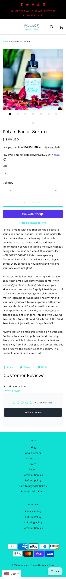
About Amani (33, 453)
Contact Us (33, 458)
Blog (33, 447)
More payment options (33, 222)
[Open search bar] (51, 27)
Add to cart (33, 202)
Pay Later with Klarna (33, 491)
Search (33, 469)
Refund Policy (33, 517)
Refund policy (33, 480)
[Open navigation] (5, 27)
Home (5, 41)
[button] (33, 79)
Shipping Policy (33, 522)
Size (5, 165)
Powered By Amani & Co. (42, 565)
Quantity (8, 182)
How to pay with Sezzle (33, 485)
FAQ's (33, 464)
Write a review (12, 390)
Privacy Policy (33, 511)
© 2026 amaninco (20, 565)
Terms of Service (33, 475)
